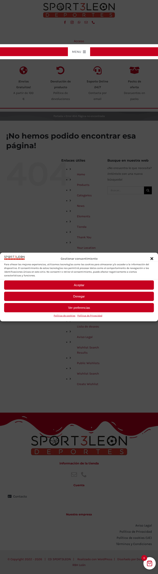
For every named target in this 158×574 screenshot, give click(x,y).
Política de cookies (64, 315)
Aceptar (79, 285)
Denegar (79, 296)
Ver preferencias (79, 307)
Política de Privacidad (89, 315)
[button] (152, 259)
